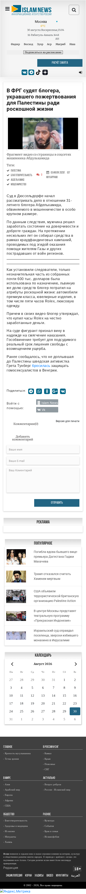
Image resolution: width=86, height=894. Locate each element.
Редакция (10, 867)
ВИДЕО (50, 875)
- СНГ (46, 769)
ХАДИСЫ (39, 875)
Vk (43, 410)
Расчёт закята (60, 63)
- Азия (6, 784)
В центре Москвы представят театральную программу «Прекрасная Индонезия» (55, 615)
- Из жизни (9, 831)
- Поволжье (49, 764)
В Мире (7, 778)
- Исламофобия (51, 836)
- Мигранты (9, 836)
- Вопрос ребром (52, 784)
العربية (75, 875)
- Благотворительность (15, 820)
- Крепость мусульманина (17, 753)
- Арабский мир (11, 789)
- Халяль (7, 842)
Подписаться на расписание (43, 52)
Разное (47, 814)
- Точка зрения (11, 758)
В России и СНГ (51, 747)
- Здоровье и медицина (15, 826)
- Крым (46, 758)
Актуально (49, 778)
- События (48, 826)
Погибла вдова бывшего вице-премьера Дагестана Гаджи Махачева (56, 556)
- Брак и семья (50, 831)
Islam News (49, 403)
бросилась (41, 366)
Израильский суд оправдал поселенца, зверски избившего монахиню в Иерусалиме (56, 635)
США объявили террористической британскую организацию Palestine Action (56, 596)
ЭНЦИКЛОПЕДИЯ (14, 875)
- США (7, 805)
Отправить (57, 503)
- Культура (48, 820)
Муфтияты (62, 875)
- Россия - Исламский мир (56, 789)
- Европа (8, 795)
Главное (7, 747)
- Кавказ (47, 753)
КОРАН (28, 875)
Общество (8, 814)
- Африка (8, 800)
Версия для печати (67, 421)
